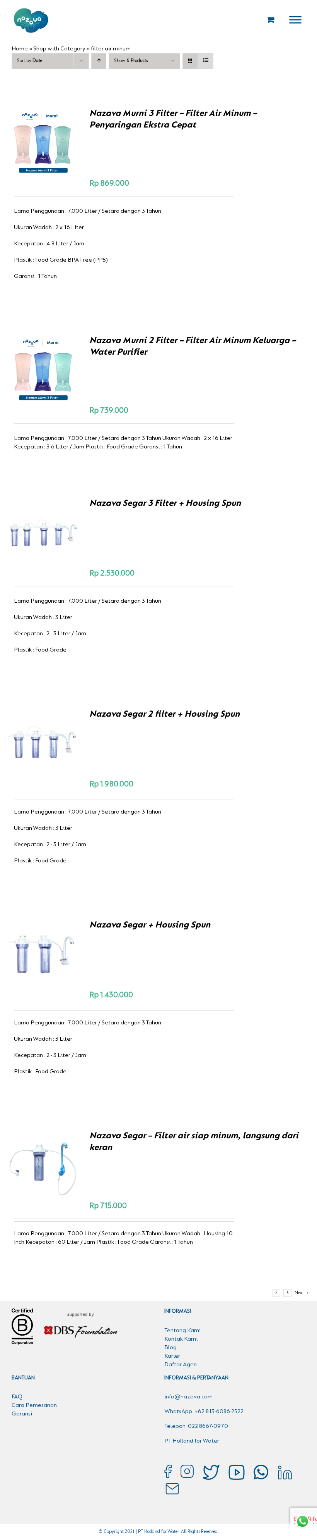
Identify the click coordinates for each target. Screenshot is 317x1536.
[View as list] (205, 61)
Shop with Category (59, 49)
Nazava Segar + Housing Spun (149, 925)
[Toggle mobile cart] (270, 20)
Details (42, 147)
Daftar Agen (180, 1365)
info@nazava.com (188, 1397)
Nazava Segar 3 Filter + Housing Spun (165, 503)
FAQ (17, 1397)
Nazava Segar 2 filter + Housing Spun (164, 714)
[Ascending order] (98, 61)
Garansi (22, 1414)
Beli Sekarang (37, 139)
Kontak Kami (181, 1339)
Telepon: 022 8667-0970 (196, 1426)
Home (20, 49)
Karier (172, 1356)
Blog (170, 1348)
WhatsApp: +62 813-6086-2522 (204, 1411)
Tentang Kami (182, 1330)
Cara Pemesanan (34, 1405)
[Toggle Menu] (295, 19)
